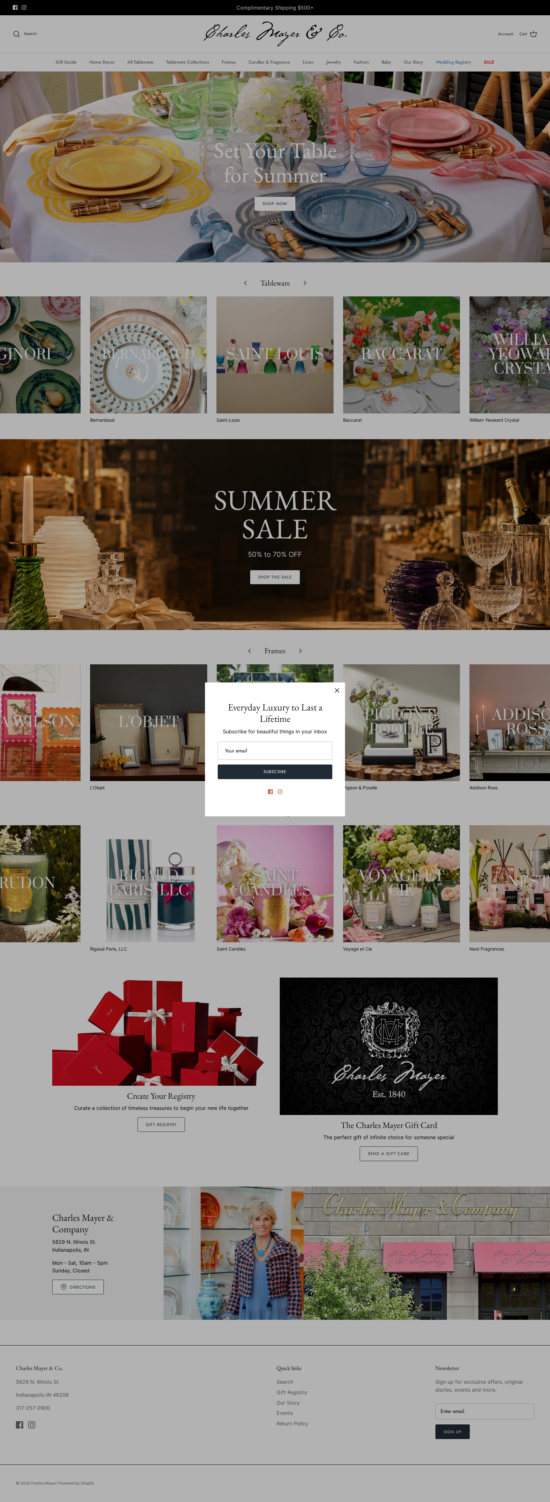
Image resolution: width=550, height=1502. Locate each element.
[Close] (337, 690)
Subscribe (275, 772)
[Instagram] (280, 791)
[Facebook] (270, 791)
